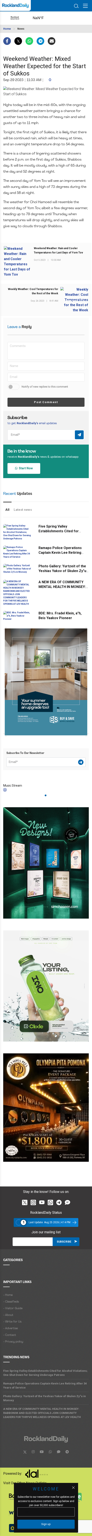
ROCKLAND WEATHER (42, 18)
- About (8, 1315)
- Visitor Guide (12, 1308)
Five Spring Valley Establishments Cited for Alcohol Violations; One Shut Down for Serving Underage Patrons (45, 1372)
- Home (8, 1295)
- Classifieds (11, 1301)
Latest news (23, 510)
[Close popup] (73, 1487)
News (20, 28)
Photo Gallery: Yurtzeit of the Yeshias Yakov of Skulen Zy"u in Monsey (62, 571)
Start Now (25, 468)
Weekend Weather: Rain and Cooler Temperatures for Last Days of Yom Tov (58, 250)
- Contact (9, 1335)
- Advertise (10, 1328)
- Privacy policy (13, 1341)
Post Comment (46, 402)
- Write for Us (12, 1321)
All (7, 510)
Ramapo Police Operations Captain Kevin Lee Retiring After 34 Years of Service (60, 552)
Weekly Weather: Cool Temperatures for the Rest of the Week (33, 291)
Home (7, 28)
